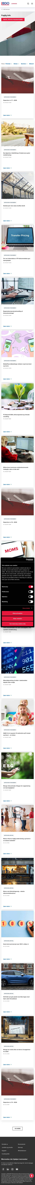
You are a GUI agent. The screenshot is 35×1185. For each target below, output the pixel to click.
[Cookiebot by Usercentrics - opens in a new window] (26, 560)
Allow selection (17, 618)
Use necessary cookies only (18, 623)
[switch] (30, 591)
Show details (26, 608)
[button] (12, 19)
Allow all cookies (17, 613)
